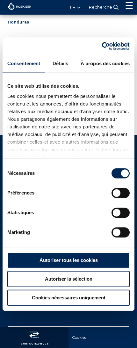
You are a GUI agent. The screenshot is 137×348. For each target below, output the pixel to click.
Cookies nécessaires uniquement (68, 297)
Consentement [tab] (23, 63)
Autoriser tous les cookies (69, 260)
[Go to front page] (16, 11)
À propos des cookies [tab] (105, 63)
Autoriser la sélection (68, 279)
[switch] (121, 193)
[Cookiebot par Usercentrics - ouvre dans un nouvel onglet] (102, 46)
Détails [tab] (60, 63)
